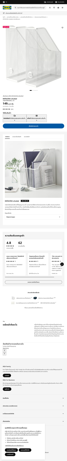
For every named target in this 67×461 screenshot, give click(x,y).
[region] (33, 56)
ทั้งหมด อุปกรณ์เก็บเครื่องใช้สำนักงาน (34, 308)
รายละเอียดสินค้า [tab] (16, 136)
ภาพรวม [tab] (7, 136)
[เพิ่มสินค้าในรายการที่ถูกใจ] (62, 27)
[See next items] (62, 264)
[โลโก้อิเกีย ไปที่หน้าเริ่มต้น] (7, 7)
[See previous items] (4, 350)
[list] (33, 264)
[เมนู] (62, 7)
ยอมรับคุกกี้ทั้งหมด (11, 450)
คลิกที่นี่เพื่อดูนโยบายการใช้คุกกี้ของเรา (14, 445)
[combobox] (29, 8)
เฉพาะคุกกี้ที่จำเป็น (25, 450)
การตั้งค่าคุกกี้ (10, 454)
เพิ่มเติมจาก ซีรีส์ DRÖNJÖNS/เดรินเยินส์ (13, 96)
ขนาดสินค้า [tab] (27, 136)
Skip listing (6, 348)
